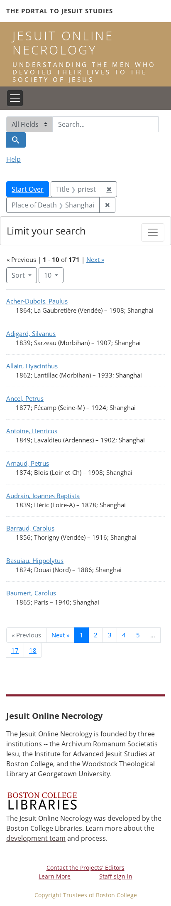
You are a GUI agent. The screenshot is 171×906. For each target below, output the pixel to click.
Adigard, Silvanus (31, 333)
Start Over (28, 189)
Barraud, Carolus (30, 528)
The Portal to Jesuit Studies (59, 11)
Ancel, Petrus (25, 398)
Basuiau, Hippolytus (35, 560)
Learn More (55, 876)
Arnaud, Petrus (27, 463)
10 (54, 275)
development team (36, 838)
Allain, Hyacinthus (32, 366)
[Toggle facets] (152, 232)
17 (15, 650)
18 (33, 650)
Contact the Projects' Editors (85, 867)
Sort (18, 275)
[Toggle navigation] (15, 98)
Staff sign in (115, 876)
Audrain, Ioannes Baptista (43, 495)
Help (13, 159)
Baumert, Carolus (31, 593)
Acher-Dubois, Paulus (37, 301)
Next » (95, 259)
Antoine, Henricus (31, 431)
